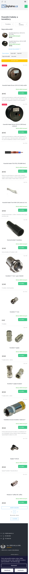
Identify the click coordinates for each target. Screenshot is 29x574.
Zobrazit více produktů (13, 49)
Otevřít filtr (14, 60)
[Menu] (25, 2)
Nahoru (15, 519)
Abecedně (13, 56)
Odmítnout (7, 570)
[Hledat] (2, 1)
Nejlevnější (13, 53)
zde (19, 562)
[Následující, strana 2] (14, 512)
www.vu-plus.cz (14, 554)
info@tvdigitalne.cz (9, 533)
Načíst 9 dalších (14, 507)
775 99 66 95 (8, 538)
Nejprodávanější (6, 56)
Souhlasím (21, 570)
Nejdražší (19, 53)
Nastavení (14, 565)
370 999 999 (8, 536)
